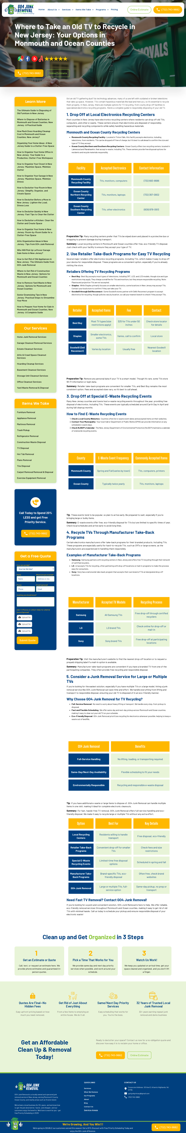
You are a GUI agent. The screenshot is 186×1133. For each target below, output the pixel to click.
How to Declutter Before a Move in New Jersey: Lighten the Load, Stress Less (34, 202)
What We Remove (91, 1092)
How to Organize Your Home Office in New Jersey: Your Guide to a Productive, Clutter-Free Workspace (35, 155)
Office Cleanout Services (29, 381)
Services (87, 1088)
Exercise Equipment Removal (31, 478)
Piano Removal (24, 460)
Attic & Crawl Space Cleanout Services (31, 356)
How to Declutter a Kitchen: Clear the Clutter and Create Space (35, 222)
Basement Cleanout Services (31, 369)
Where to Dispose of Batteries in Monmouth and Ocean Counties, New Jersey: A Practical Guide (35, 122)
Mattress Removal (26, 424)
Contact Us (88, 1106)
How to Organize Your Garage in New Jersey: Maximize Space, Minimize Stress (35, 178)
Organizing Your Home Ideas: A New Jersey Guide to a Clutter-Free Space (35, 144)
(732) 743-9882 (134, 1097)
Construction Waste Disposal (31, 442)
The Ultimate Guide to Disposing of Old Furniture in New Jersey (34, 112)
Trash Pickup (23, 430)
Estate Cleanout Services (29, 348)
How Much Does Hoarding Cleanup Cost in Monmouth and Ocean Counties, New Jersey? (33, 134)
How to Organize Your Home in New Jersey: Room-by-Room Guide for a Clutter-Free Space (34, 232)
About (86, 1099)
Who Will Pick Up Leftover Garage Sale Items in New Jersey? (33, 251)
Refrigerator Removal (27, 436)
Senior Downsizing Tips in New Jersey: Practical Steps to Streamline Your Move (35, 297)
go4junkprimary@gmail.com (138, 1093)
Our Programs (89, 1096)
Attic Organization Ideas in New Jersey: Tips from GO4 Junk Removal (35, 242)
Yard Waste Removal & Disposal (33, 387)
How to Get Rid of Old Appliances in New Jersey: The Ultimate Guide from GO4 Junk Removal (35, 262)
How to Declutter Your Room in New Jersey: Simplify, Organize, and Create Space (34, 190)
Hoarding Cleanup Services (30, 363)
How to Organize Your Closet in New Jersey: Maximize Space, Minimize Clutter (34, 166)
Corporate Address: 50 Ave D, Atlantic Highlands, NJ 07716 (148, 1088)
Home (41, 9)
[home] (19, 10)
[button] (54, 9)
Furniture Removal (26, 412)
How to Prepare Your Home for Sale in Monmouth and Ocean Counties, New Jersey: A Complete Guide (35, 309)
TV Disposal (23, 448)
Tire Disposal (23, 466)
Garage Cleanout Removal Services (34, 342)
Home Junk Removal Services (31, 336)
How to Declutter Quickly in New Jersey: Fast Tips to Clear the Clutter (35, 213)
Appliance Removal (26, 418)
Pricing (114, 9)
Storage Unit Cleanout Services (32, 375)
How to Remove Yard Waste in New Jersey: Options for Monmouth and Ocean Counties (34, 285)
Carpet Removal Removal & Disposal (35, 472)
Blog (86, 1103)
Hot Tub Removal (25, 454)
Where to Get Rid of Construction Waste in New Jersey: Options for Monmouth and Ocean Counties (33, 273)
